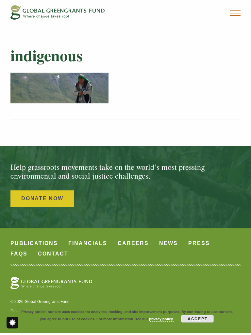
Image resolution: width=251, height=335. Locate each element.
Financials (87, 243)
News (168, 243)
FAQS (18, 253)
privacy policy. (161, 318)
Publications (34, 243)
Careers (133, 243)
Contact (53, 253)
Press (199, 243)
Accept (198, 319)
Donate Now (42, 198)
